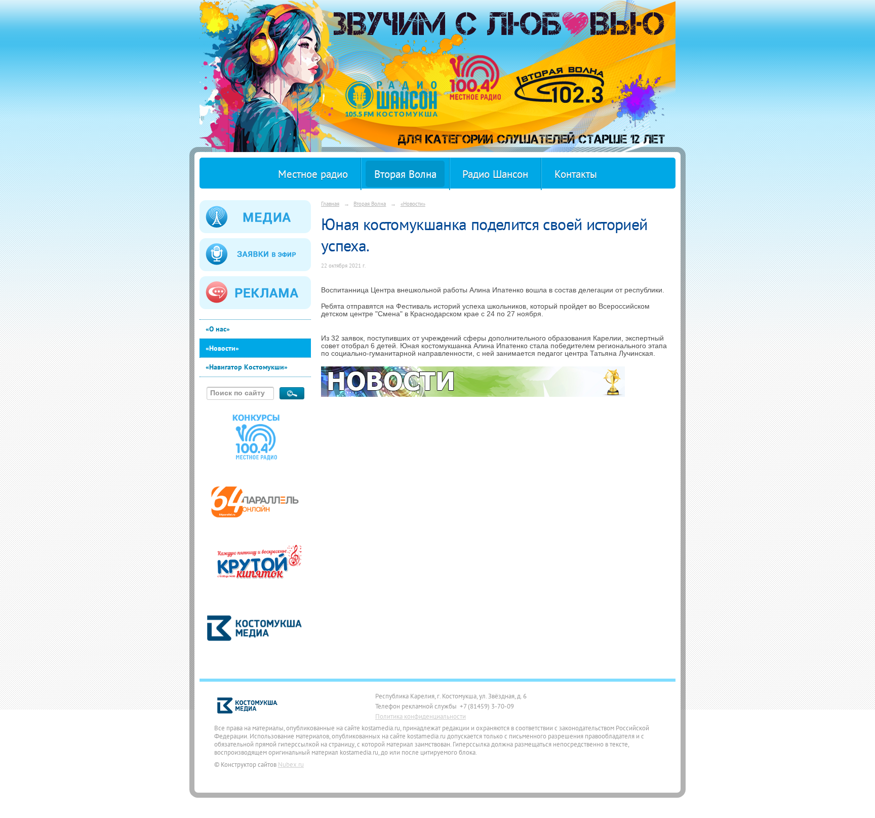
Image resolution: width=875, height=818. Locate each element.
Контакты (575, 174)
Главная (330, 203)
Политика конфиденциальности (420, 716)
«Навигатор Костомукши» (247, 366)
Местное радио (313, 174)
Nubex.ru (291, 764)
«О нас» (218, 328)
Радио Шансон (495, 174)
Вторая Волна (405, 174)
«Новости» (222, 348)
